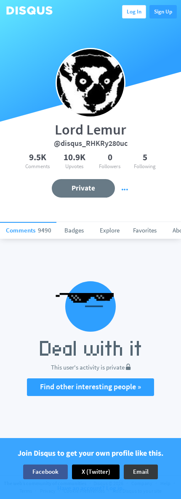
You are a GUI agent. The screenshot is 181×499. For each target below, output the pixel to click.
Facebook (45, 471)
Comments (28, 230)
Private (83, 188)
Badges (74, 230)
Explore (110, 230)
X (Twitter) (96, 471)
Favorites (145, 230)
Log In (134, 11)
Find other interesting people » (90, 386)
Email (141, 471)
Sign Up (163, 11)
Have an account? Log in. (90, 488)
